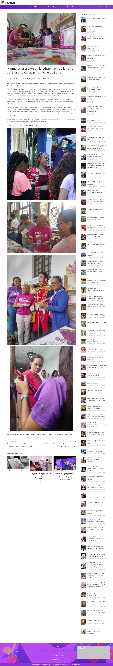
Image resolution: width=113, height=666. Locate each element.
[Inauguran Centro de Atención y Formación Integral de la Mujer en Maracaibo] (83, 228)
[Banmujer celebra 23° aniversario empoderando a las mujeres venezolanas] (83, 48)
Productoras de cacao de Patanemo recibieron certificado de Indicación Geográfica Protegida (96, 280)
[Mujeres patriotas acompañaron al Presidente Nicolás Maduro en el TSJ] (83, 157)
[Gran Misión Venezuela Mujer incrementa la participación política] (83, 316)
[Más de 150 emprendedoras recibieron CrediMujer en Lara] (83, 298)
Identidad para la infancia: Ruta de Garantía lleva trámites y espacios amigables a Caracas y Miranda (96, 584)
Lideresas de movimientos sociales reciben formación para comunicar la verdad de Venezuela (96, 77)
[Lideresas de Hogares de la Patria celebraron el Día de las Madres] (83, 487)
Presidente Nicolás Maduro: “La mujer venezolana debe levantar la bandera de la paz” (96, 165)
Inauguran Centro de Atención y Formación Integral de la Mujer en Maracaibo (96, 227)
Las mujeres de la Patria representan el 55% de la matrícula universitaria (96, 182)
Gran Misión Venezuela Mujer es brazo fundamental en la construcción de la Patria (95, 236)
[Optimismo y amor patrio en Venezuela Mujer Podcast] (83, 392)
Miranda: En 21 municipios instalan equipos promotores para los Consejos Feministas (96, 603)
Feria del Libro (15, 434)
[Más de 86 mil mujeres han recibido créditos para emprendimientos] (83, 521)
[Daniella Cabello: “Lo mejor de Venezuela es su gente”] (83, 375)
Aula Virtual (88, 6)
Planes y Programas (53, 6)
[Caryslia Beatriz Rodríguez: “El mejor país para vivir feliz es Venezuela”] (83, 193)
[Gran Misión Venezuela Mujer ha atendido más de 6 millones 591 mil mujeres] (83, 202)
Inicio (5, 6)
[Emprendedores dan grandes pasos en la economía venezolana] (83, 451)
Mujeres (43, 434)
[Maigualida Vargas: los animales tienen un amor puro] (83, 341)
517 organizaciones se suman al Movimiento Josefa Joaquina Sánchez (95, 511)
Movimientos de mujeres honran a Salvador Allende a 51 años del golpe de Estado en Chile (96, 87)
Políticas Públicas (34, 6)
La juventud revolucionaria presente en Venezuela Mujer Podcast (95, 468)
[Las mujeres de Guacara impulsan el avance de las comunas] (83, 246)
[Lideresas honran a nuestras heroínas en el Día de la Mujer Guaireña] (83, 129)
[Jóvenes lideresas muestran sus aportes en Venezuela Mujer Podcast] (83, 479)
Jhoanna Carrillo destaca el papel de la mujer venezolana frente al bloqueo (96, 97)
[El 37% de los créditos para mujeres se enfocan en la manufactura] (83, 20)
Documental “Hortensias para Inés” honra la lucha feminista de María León (96, 441)
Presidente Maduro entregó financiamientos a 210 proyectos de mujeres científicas (96, 424)
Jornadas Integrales (31, 434)
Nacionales (46, 78)
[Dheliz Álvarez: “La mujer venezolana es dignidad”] (83, 408)
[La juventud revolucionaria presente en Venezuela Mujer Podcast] (83, 469)
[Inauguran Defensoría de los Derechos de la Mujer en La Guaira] (83, 38)
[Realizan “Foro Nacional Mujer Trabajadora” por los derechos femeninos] (83, 530)
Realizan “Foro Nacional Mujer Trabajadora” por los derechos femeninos (95, 529)
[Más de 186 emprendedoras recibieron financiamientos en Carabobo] (83, 358)
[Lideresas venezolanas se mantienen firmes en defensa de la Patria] (83, 138)
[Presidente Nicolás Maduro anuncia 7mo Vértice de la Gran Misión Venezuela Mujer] (83, 594)
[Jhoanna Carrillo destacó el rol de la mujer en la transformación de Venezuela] (83, 58)
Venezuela (70, 434)
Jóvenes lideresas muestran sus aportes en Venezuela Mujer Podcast (95, 477)
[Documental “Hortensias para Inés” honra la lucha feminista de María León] (83, 443)
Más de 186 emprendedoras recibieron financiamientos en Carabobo (95, 357)
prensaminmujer (14, 78)
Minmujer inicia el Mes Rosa (18, 471)
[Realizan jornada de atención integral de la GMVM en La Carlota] (83, 416)
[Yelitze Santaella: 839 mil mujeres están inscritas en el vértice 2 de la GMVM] (83, 307)
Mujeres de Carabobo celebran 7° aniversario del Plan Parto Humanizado (96, 253)
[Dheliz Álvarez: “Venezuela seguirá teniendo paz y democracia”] (83, 175)
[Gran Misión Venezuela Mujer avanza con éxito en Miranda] (83, 263)
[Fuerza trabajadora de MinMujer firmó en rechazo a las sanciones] (83, 434)
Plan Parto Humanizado (52, 434)
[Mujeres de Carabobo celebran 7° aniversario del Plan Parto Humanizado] (83, 254)
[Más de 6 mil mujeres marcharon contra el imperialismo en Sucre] (83, 350)
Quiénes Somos (71, 6)
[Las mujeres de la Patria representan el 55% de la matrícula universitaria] (83, 183)
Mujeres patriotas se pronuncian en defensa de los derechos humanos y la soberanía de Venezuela (96, 146)
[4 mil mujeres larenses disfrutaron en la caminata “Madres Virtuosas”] (83, 400)
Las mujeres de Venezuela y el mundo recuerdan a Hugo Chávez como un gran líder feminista (96, 612)
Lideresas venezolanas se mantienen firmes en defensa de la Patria (96, 137)
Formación (22, 434)
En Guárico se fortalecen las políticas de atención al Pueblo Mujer (95, 27)
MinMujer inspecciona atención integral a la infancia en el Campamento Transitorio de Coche (41, 476)
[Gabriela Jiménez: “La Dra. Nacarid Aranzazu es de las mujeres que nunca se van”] (83, 333)
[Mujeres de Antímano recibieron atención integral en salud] (83, 504)
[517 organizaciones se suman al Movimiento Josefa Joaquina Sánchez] (83, 512)
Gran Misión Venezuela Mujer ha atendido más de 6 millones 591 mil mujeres (96, 201)
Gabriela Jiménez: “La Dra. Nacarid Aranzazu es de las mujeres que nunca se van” (96, 331)
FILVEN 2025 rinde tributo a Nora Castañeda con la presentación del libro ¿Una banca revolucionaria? (96, 575)
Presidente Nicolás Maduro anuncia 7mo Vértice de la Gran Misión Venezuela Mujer (96, 593)
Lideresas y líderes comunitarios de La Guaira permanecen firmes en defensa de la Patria (96, 67)
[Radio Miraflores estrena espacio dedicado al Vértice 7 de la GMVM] (83, 548)
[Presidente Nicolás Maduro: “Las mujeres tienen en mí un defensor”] (83, 211)
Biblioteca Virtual (104, 6)
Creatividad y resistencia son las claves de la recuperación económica (95, 459)
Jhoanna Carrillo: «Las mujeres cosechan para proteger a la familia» (95, 271)
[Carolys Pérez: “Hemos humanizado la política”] (83, 324)
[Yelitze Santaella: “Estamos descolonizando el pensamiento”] (83, 290)
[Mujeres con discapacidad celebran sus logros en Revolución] (83, 495)
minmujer (38, 434)
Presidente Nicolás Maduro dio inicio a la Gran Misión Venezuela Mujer (64, 475)
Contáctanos (55, 659)
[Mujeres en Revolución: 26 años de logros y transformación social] (83, 556)
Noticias (17, 6)
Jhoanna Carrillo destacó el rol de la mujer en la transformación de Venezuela (96, 56)
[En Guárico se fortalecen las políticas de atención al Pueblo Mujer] (83, 29)
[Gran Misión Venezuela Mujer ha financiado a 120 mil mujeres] (83, 219)
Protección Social (63, 434)
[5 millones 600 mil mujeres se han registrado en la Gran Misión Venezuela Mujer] (83, 539)
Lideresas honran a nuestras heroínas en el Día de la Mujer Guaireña (95, 128)
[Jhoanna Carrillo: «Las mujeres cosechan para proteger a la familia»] (83, 272)
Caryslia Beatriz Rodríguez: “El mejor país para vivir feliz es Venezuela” (95, 192)
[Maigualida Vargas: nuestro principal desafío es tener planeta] (83, 622)
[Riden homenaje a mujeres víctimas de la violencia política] (83, 120)
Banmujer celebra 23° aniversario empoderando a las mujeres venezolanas (96, 46)
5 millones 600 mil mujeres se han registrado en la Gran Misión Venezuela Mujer (96, 538)
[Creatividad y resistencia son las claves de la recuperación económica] (83, 460)
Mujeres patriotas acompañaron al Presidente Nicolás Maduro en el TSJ (96, 156)
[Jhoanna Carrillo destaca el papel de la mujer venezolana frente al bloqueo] (83, 99)
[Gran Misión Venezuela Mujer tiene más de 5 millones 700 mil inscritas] (83, 367)
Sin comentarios (101, 22)
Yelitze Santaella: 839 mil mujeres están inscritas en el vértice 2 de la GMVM (96, 306)
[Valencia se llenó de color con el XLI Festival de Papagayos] (83, 383)
